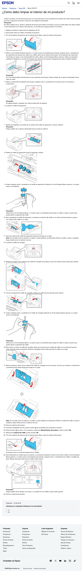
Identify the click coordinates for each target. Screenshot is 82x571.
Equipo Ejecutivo (66, 537)
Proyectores (7, 534)
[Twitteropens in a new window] (55, 561)
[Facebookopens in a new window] (50, 561)
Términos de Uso (27, 568)
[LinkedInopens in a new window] (65, 561)
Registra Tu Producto (48, 531)
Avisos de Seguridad (28, 548)
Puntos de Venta (8, 540)
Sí (8, 510)
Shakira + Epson (66, 548)
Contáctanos (65, 545)
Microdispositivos (8, 545)
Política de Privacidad (40, 568)
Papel (4, 551)
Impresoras (6, 531)
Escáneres (13, 8)
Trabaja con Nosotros (67, 540)
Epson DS (22, 8)
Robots (5, 542)
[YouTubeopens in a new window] (60, 561)
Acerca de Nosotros (67, 531)
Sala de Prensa (65, 542)
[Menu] (78, 3)
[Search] (68, 3)
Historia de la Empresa (68, 534)
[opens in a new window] (74, 561)
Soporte (4, 8)
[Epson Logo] (8, 2)
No (9, 512)
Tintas (5, 548)
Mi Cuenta (45, 534)
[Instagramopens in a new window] (70, 561)
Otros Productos (27, 545)
